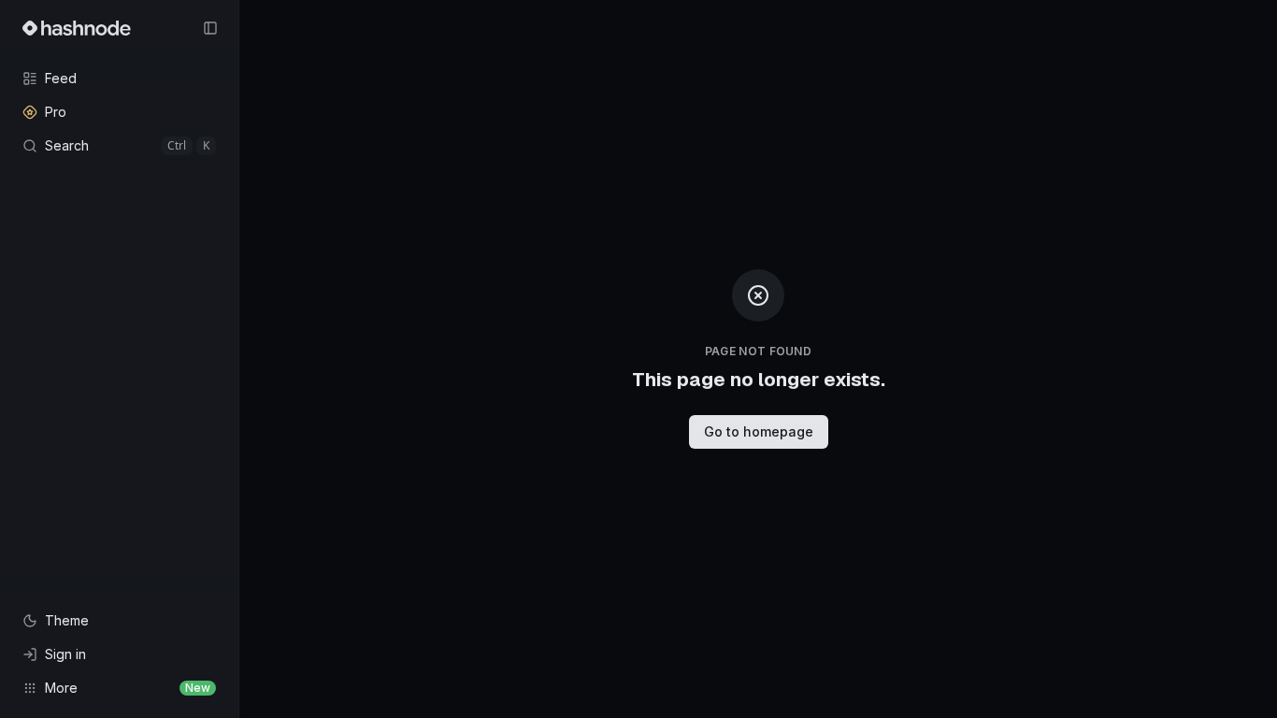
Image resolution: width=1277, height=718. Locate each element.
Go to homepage (758, 431)
